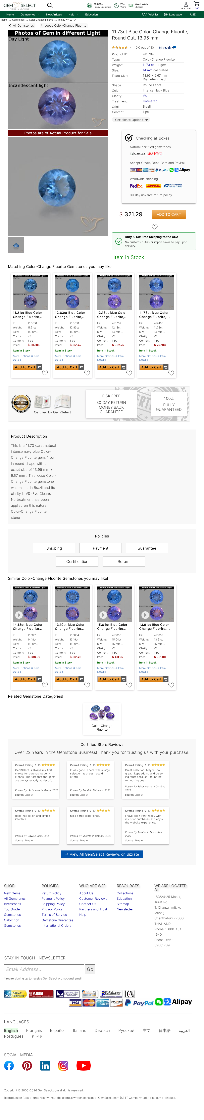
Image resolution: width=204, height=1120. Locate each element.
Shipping (54, 548)
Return (123, 561)
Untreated (150, 101)
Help (73, 14)
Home (10, 14)
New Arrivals (54, 14)
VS (145, 96)
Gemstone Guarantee (57, 920)
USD (193, 14)
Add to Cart (169, 214)
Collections (125, 893)
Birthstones (12, 904)
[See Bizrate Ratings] (168, 47)
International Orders (56, 925)
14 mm (147, 70)
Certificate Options (129, 120)
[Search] (50, 6)
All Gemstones (15, 898)
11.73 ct (149, 65)
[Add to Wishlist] (155, 227)
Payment (100, 548)
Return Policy (51, 893)
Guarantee (146, 548)
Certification (77, 561)
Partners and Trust (93, 909)
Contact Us (87, 904)
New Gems (12, 893)
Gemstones (30, 14)
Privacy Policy (52, 909)
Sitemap (123, 904)
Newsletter (125, 909)
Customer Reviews (93, 898)
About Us (86, 893)
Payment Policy (53, 898)
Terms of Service (54, 915)
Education (91, 14)
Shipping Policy (53, 904)
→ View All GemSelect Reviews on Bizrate (102, 854)
